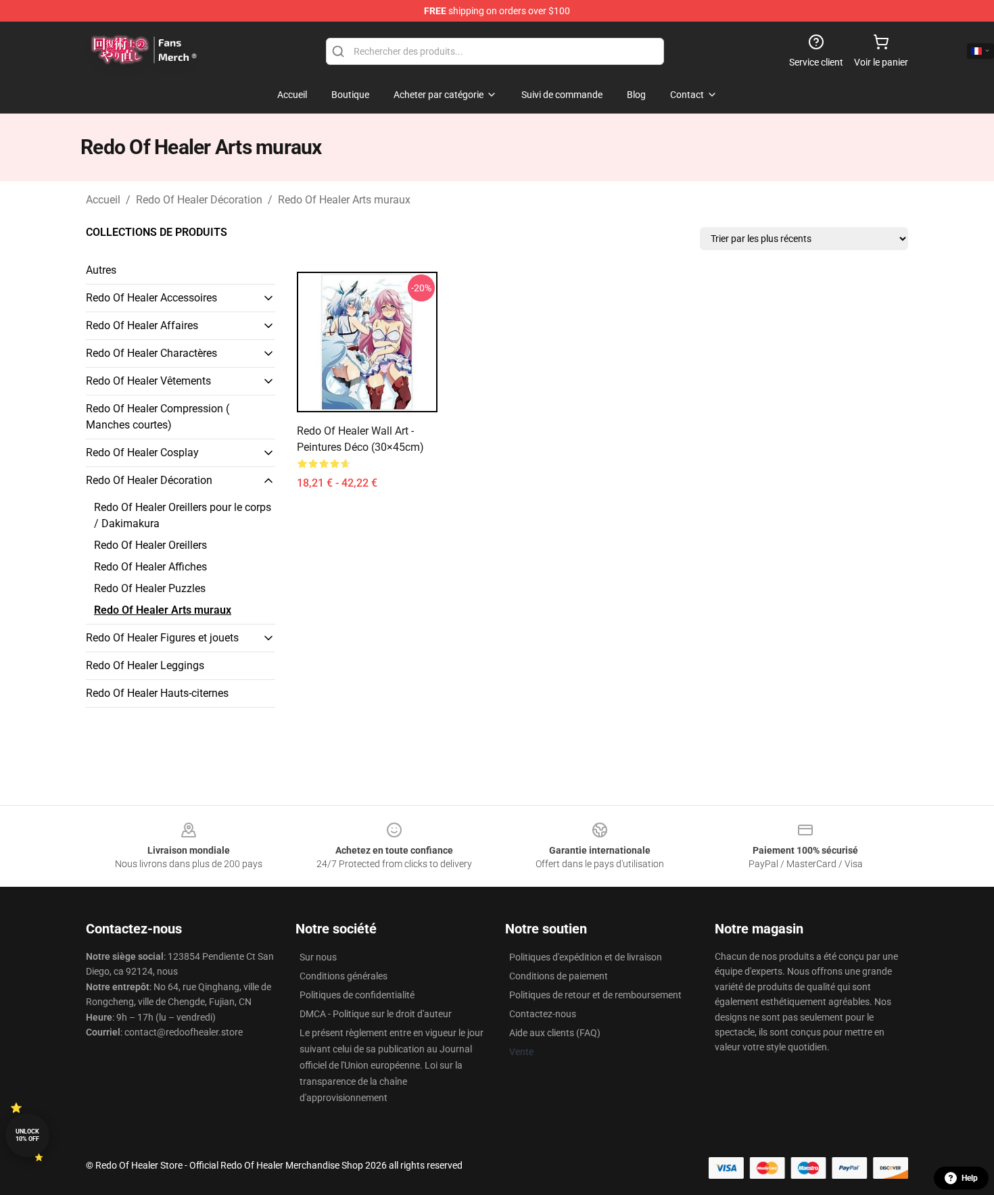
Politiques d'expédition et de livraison (585, 957)
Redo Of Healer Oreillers (150, 545)
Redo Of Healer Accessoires (151, 297)
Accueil (103, 199)
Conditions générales (343, 976)
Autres (101, 270)
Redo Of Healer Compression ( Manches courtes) (157, 416)
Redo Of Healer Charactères (151, 353)
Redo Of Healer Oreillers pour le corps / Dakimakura (182, 515)
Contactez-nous (542, 1013)
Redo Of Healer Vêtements (148, 380)
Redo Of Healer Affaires (142, 325)
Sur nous (318, 957)
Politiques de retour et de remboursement (595, 995)
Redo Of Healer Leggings (145, 665)
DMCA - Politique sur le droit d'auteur (376, 1013)
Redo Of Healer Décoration (199, 199)
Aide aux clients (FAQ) (554, 1032)
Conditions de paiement (558, 976)
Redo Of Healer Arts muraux (344, 199)
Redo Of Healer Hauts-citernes (157, 693)
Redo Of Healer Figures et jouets (162, 637)
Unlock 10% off (27, 1135)
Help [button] (970, 1178)
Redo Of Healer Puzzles (150, 588)
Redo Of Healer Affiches (150, 566)
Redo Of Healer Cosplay (142, 452)
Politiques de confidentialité (357, 995)
